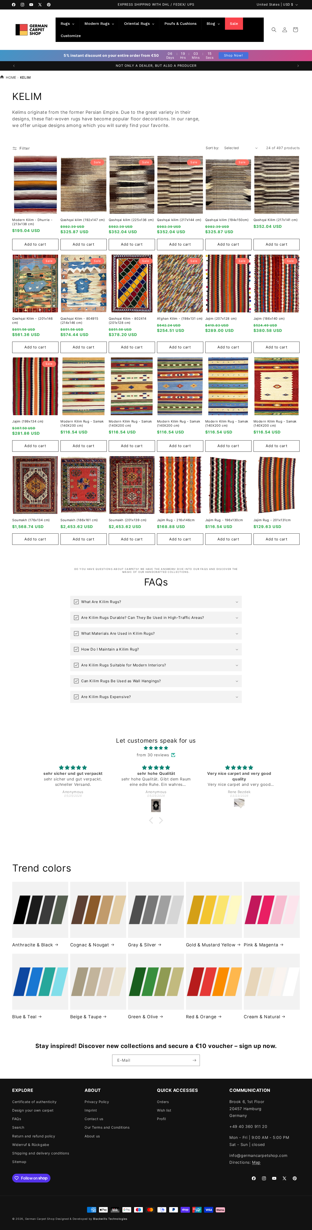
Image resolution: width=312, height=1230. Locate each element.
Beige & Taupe (86, 1016)
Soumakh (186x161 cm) (79, 520)
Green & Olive (143, 1016)
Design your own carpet (32, 1110)
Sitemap (19, 1161)
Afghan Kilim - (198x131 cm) (180, 319)
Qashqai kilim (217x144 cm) (179, 220)
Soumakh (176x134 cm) (31, 520)
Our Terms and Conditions (107, 1127)
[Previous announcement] (14, 65)
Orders (163, 1101)
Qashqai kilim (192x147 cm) (82, 220)
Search (18, 1127)
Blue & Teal (24, 1016)
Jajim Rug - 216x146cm (176, 520)
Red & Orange (201, 1016)
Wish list (164, 1110)
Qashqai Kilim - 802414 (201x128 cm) (127, 321)
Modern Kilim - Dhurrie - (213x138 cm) (32, 222)
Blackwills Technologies (110, 1218)
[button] (274, 29)
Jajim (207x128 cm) (221, 319)
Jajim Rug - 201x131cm (272, 520)
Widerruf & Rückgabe (30, 1144)
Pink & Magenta (261, 944)
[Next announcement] (298, 65)
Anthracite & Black (32, 944)
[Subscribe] (194, 1060)
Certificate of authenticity (34, 1101)
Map (256, 1162)
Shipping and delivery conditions (40, 1153)
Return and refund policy (33, 1136)
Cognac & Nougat (89, 944)
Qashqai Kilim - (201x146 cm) (32, 321)
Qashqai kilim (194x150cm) (227, 220)
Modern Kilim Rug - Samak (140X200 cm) (82, 423)
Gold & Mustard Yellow (211, 944)
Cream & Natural (262, 1016)
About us (92, 1136)
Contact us (94, 1118)
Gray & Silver (142, 944)
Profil (161, 1118)
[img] (156, 747)
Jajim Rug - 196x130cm (224, 520)
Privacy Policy (97, 1101)
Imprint (91, 1110)
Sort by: (212, 148)
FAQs (16, 1118)
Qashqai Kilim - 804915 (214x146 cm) (79, 321)
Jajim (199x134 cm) (28, 421)
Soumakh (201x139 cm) (128, 520)
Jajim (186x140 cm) (269, 319)
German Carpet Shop (40, 1218)
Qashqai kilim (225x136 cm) (131, 220)
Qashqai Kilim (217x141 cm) (276, 220)
